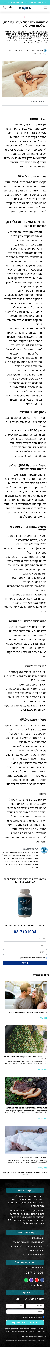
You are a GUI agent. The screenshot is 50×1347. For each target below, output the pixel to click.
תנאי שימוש (41, 1341)
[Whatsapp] (26, 1280)
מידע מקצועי (39, 17)
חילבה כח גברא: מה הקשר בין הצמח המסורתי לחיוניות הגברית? (25, 1057)
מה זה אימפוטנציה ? (35, 1250)
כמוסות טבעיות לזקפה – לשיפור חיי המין (26, 1246)
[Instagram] (31, 1280)
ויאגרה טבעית (38, 1238)
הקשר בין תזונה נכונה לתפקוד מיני (33, 1157)
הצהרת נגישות (32, 1341)
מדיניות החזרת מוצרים (21, 1341)
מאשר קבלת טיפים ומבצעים (32, 1317)
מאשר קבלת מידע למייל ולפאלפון (32, 958)
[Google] (37, 1280)
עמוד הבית (45, 17)
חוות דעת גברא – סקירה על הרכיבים (28, 1242)
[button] (45, 58)
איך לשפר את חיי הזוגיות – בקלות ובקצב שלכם (28, 1012)
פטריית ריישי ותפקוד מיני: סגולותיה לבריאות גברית (27, 1108)
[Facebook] (42, 1280)
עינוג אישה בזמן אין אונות (33, 1254)
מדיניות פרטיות (10, 1341)
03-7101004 (25, 932)
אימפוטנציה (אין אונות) (29, 17)
